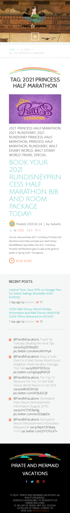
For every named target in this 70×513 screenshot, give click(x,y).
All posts (24, 49)
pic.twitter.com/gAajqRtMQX (31, 372)
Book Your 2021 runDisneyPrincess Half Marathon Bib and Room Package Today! (35, 188)
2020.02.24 (34, 224)
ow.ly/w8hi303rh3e (25, 389)
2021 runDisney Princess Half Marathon (30, 137)
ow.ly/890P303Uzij (37, 368)
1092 (20, 230)
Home (12, 49)
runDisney (38, 146)
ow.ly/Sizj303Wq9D (25, 347)
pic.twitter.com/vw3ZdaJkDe (31, 414)
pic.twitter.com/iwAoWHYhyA (32, 351)
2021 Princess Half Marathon (34, 128)
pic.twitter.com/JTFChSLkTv (39, 431)
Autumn (56, 224)
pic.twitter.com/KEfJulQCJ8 (30, 393)
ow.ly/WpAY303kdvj (42, 427)
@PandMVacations (26, 339)
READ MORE (24, 261)
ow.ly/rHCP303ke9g (26, 410)
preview (34, 108)
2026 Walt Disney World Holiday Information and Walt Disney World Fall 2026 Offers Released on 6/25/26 (34, 312)
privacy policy (40, 510)
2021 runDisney (22, 132)
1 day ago (15, 302)
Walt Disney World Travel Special (32, 152)
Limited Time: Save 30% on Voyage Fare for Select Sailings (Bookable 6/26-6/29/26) (35, 293)
